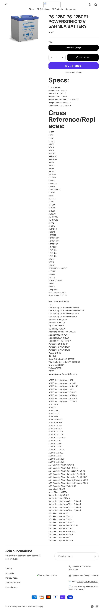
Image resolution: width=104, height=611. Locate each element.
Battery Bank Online (19, 606)
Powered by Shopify (35, 606)
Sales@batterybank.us (87, 581)
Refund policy (11, 587)
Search (8, 568)
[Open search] (6, 4)
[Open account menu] (90, 4)
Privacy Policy (11, 578)
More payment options (73, 72)
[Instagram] (97, 606)
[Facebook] (92, 606)
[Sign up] (94, 556)
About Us (9, 573)
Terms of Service (12, 582)
